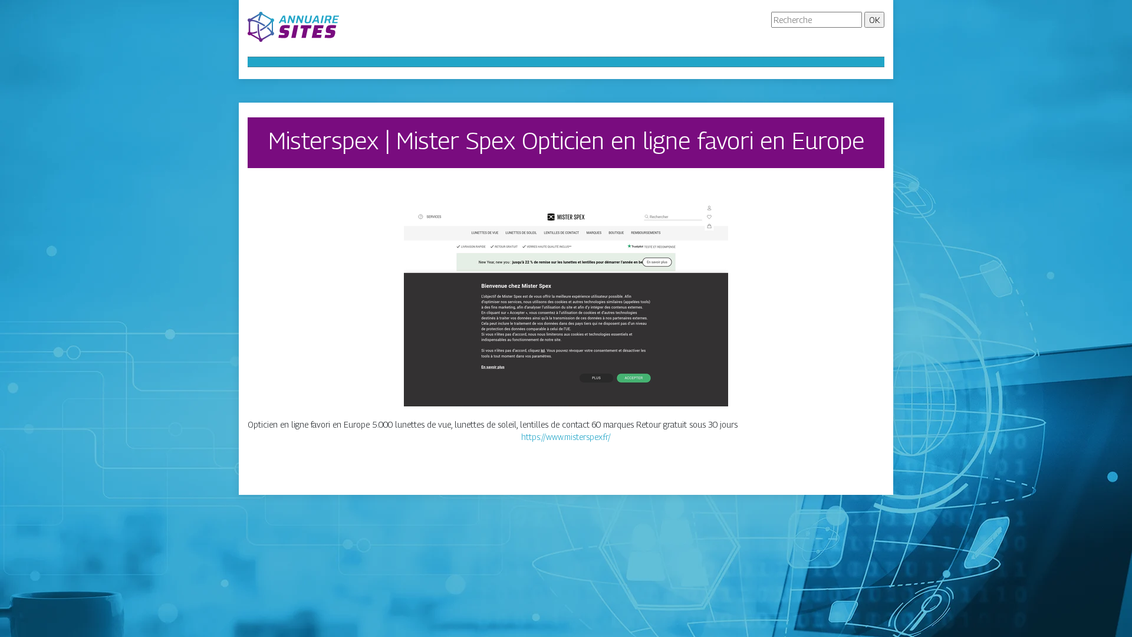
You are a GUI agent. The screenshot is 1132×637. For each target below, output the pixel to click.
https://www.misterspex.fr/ (566, 437)
